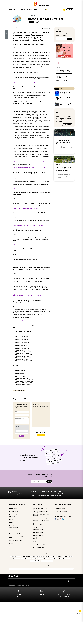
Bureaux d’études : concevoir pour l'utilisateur (41, 518)
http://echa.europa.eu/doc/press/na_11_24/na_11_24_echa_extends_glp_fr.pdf (30, 161)
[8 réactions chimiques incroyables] (57, 93)
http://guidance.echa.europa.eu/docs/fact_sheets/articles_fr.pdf (26, 188)
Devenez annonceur (70, 43)
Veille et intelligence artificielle (38, 547)
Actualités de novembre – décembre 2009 (24, 379)
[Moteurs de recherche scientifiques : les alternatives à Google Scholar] (57, 99)
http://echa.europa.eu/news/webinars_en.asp (22, 244)
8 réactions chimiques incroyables (65, 93)
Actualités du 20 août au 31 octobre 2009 (24, 381)
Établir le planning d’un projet (38, 527)
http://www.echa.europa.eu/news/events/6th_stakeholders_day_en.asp (28, 225)
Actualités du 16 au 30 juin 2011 (22, 335)
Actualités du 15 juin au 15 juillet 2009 (23, 384)
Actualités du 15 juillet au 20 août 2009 (23, 382)
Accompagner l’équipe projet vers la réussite (41, 530)
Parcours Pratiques (24, 9)
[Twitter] (58, 519)
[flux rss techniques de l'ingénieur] (49, 28)
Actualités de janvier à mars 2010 (22, 378)
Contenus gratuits (42, 9)
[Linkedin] (63, 519)
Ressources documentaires (13, 9)
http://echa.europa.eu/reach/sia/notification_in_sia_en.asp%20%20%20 (28, 74)
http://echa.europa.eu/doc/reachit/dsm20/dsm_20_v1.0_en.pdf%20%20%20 (29, 82)
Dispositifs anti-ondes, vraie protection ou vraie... (66, 104)
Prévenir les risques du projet (38, 532)
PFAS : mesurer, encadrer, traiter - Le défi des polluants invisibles (63, 169)
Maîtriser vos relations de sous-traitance (40, 517)
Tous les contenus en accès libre (61, 511)
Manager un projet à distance (38, 529)
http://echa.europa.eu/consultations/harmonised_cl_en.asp (25, 208)
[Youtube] (60, 519)
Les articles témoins (59, 510)
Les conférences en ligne (60, 508)
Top (10, 568)
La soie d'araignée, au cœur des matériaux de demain (63, 142)
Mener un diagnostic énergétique (39, 534)
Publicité (65, 43)
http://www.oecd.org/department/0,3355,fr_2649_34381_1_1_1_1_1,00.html (29, 167)
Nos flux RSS (58, 522)
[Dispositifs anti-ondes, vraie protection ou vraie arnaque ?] (57, 104)
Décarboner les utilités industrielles (39, 535)
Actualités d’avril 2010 (20, 376)
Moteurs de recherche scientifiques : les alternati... (66, 98)
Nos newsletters (59, 521)
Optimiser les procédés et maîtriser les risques (41, 520)
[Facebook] (55, 519)
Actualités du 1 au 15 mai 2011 (21, 336)
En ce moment (31, 15)
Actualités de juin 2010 (20, 373)
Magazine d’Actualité (33, 9)
